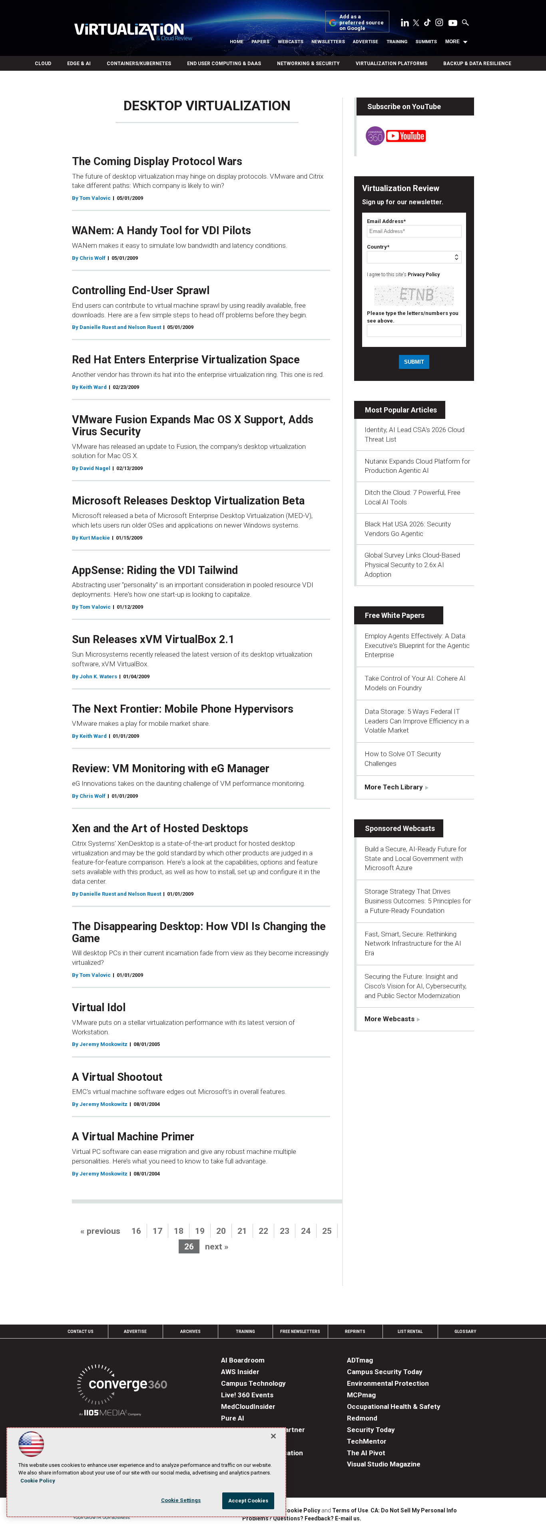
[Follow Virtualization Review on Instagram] (439, 24)
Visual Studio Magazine (383, 1464)
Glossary (465, 1331)
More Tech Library (394, 787)
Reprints (355, 1331)
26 (189, 1246)
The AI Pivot (366, 1453)
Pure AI (232, 1418)
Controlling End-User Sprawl (140, 290)
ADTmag (360, 1360)
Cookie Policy (301, 1510)
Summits (426, 41)
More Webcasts (389, 1019)
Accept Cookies (248, 1501)
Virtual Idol (99, 1007)
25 (327, 1231)
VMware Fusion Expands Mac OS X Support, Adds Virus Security (192, 425)
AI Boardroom (243, 1360)
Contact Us (81, 1331)
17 (157, 1231)
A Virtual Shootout (117, 1077)
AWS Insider (240, 1372)
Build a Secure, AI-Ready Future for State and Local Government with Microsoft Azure (415, 858)
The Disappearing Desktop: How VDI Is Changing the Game (199, 932)
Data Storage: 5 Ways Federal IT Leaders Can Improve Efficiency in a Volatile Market (417, 721)
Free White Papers (394, 615)
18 (178, 1231)
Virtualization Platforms (391, 63)
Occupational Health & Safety (393, 1406)
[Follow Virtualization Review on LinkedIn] (405, 24)
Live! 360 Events (247, 1395)
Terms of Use (350, 1510)
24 (306, 1231)
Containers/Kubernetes (139, 63)
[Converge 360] (122, 1386)
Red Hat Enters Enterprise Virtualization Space (186, 359)
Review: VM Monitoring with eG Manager (170, 768)
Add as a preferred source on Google (361, 22)
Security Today (371, 1430)
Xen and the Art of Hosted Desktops (160, 828)
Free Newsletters (300, 1331)
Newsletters (328, 41)
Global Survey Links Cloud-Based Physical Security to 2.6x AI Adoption (412, 564)
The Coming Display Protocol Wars (157, 161)
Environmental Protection (388, 1383)
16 (136, 1231)
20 (221, 1231)
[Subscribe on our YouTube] (391, 143)
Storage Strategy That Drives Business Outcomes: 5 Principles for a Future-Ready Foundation (418, 900)
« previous (100, 1231)
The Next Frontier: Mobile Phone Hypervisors (182, 709)
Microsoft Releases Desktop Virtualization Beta (188, 500)
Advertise (365, 41)
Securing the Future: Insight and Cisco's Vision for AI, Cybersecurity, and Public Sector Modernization (415, 986)
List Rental (410, 1331)
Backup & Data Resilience (477, 63)
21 (242, 1231)
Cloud (43, 63)
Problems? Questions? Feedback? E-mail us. (301, 1518)
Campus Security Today (384, 1372)
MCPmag (361, 1395)
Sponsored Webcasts (400, 828)
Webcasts (290, 41)
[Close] (273, 1436)
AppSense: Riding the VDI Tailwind (155, 570)
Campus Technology (253, 1383)
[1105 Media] (110, 1413)
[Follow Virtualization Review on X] (416, 24)
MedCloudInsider (248, 1406)
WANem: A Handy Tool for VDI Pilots (161, 230)
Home (236, 41)
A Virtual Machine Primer (133, 1136)
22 (263, 1231)
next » (217, 1246)
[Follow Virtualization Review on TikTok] (427, 24)
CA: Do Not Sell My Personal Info (414, 1510)
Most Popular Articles (401, 410)
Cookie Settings (181, 1500)
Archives (190, 1331)
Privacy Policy (424, 274)
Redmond (362, 1418)
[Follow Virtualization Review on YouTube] (452, 24)
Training (397, 41)
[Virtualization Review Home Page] (133, 33)
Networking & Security (308, 63)
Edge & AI (79, 63)
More (452, 41)
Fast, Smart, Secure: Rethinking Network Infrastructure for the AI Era (413, 943)
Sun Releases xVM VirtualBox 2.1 (153, 639)
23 (284, 1231)
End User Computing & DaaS (224, 63)
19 (200, 1231)
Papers (260, 41)
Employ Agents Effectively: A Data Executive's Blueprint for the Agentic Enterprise (417, 645)
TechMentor (367, 1441)
